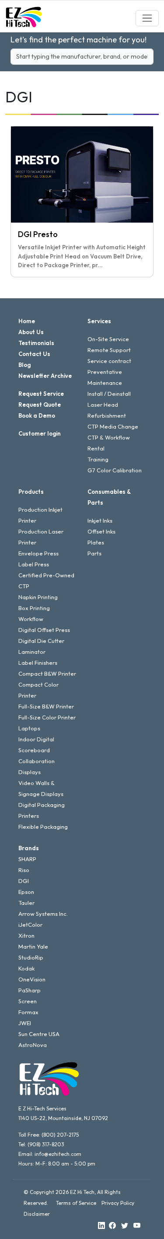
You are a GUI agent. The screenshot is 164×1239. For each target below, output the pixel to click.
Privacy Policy (117, 1203)
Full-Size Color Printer (47, 717)
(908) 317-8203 (46, 1144)
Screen (27, 1001)
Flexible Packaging (43, 826)
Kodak (26, 968)
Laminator (31, 651)
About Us (31, 331)
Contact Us (34, 353)
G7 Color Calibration (114, 470)
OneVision (31, 979)
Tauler (26, 902)
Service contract (109, 360)
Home (26, 321)
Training (97, 459)
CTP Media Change (112, 426)
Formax (28, 1012)
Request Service (41, 393)
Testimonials (36, 342)
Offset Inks (101, 531)
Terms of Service (76, 1203)
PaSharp (29, 990)
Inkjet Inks (99, 520)
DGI (23, 880)
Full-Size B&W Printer (46, 706)
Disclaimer (37, 1214)
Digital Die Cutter (41, 640)
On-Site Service (108, 338)
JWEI (24, 1022)
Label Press (33, 564)
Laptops (29, 728)
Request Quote (39, 404)
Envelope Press (38, 553)
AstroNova (32, 1044)
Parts (94, 553)
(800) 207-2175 (60, 1134)
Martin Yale (33, 946)
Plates (95, 542)
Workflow (30, 618)
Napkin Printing (38, 596)
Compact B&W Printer (47, 673)
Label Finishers (37, 662)
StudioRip (30, 957)
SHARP (27, 858)
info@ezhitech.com (58, 1154)
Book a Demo (36, 415)
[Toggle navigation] (147, 18)
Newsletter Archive (45, 375)
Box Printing (34, 607)
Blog (24, 364)
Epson (26, 891)
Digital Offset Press (44, 629)
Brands (28, 848)
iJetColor (30, 924)
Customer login (39, 433)
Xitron (26, 935)
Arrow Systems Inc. (43, 913)
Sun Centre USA (38, 1033)
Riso (23, 869)
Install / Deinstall (109, 393)
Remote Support (109, 349)
